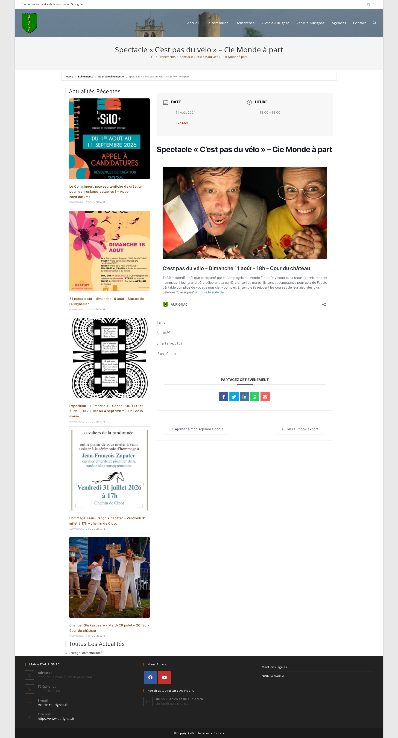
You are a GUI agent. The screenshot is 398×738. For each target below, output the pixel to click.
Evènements (85, 76)
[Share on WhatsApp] (254, 396)
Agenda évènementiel (111, 76)
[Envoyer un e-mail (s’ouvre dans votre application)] (374, 4)
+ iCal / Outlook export (299, 429)
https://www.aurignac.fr (56, 718)
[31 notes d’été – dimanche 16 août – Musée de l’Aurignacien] (109, 250)
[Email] (265, 396)
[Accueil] (152, 57)
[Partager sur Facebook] (223, 396)
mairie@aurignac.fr (53, 705)
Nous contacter (273, 675)
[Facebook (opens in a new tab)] (369, 4)
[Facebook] (150, 677)
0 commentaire (95, 202)
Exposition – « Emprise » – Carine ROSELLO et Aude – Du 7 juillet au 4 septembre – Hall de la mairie (106, 411)
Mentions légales (274, 667)
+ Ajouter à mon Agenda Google (198, 429)
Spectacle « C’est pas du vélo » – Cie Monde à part (213, 57)
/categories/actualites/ (85, 653)
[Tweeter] (234, 396)
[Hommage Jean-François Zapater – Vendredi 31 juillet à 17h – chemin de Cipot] (109, 470)
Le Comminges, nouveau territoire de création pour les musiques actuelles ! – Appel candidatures (105, 191)
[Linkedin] (244, 396)
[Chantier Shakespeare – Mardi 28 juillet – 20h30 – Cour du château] (109, 577)
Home (70, 76)
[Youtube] (164, 677)
